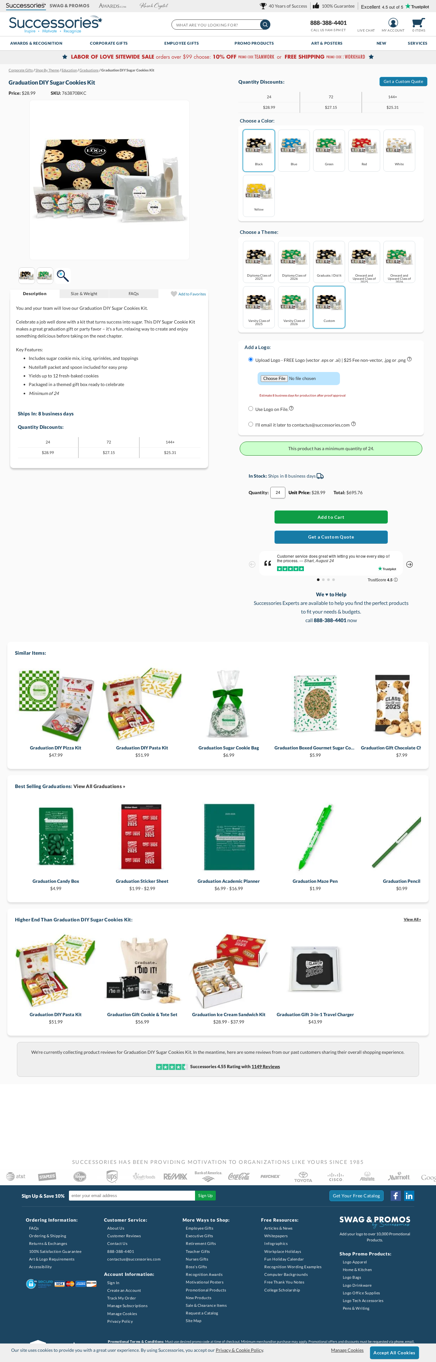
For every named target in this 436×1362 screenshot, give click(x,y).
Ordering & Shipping (47, 1235)
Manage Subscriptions (127, 1305)
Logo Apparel (355, 1262)
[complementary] (218, 57)
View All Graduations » (99, 786)
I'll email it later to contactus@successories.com (303, 425)
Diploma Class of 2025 (259, 276)
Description (35, 293)
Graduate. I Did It (329, 275)
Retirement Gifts (201, 1243)
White (399, 164)
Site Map (193, 1320)
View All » (412, 919)
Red (364, 164)
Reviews (266, 1066)
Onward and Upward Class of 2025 (364, 278)
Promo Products (254, 43)
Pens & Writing (356, 1308)
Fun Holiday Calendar (284, 1259)
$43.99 (315, 1018)
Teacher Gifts (198, 1251)
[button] (26, 6)
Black (259, 164)
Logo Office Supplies (361, 1293)
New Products (198, 1297)
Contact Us (117, 1243)
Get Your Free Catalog (356, 1195)
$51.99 (142, 751)
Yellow (259, 209)
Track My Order (121, 1298)
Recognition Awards (204, 1274)
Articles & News (278, 1228)
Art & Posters (327, 43)
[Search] (265, 24)
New (382, 43)
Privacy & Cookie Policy (239, 1350)
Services (418, 43)
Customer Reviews (124, 1235)
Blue (294, 164)
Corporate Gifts (109, 43)
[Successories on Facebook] (396, 1196)
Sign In (113, 1282)
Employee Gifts (181, 43)
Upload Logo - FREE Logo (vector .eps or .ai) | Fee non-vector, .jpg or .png (331, 360)
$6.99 (229, 751)
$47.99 (55, 751)
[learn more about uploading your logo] (409, 360)
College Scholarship (282, 1290)
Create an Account (124, 1290)
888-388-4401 (328, 22)
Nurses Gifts (197, 1259)
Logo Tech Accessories (363, 1300)
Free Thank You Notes (284, 1282)
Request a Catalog (202, 1313)
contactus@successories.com (134, 1259)
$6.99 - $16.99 (229, 884)
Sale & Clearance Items (206, 1305)
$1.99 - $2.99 (142, 884)
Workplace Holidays (282, 1251)
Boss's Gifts (196, 1266)
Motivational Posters (204, 1282)
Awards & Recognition (36, 43)
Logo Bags (352, 1277)
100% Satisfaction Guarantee (55, 1251)
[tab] (35, 293)
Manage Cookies (122, 1313)
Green (329, 164)
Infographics (276, 1243)
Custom (329, 320)
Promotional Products (206, 1290)
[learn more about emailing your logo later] (353, 425)
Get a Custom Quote (403, 81)
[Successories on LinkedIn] (409, 1196)
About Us (115, 1228)
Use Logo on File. (272, 409)
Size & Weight (84, 293)
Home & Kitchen (357, 1269)
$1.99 (315, 884)
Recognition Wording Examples (292, 1266)
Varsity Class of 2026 (294, 322)
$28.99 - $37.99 (229, 1018)
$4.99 (56, 884)
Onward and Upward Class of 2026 (399, 278)
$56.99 (142, 1018)
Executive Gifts (199, 1235)
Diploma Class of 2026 (294, 276)
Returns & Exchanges (48, 1243)
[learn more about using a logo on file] (291, 409)
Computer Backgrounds (286, 1274)
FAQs (134, 293)
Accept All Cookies (394, 1352)
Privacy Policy (120, 1321)
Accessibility (40, 1266)
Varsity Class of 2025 (259, 322)
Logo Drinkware (357, 1285)
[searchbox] (220, 24)
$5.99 (315, 751)
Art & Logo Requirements (52, 1259)
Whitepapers (276, 1235)
